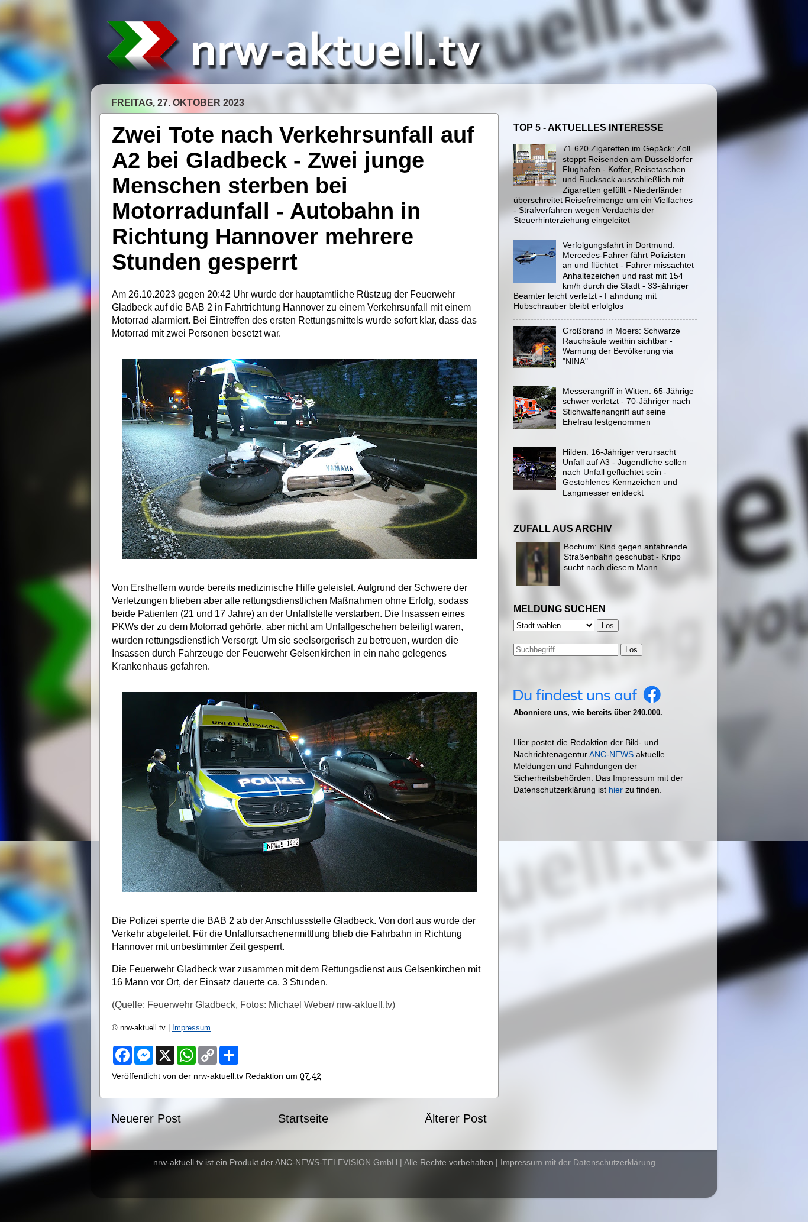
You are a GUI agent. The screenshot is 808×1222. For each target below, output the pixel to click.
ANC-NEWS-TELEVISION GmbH (336, 1162)
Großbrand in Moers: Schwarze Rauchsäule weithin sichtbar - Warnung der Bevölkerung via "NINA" (621, 346)
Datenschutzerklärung (614, 1162)
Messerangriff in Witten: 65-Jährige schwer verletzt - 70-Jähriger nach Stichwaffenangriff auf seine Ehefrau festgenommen (628, 406)
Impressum (191, 1027)
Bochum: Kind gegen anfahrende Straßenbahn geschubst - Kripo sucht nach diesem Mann (625, 557)
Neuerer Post (146, 1118)
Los (631, 649)
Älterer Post (456, 1118)
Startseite (303, 1118)
